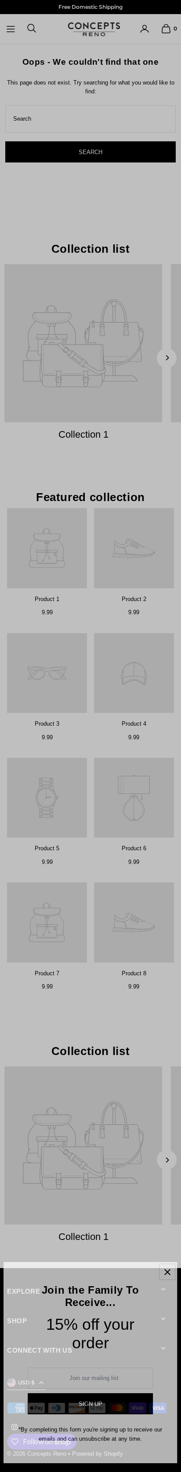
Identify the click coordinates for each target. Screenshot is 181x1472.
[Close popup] (167, 1272)
